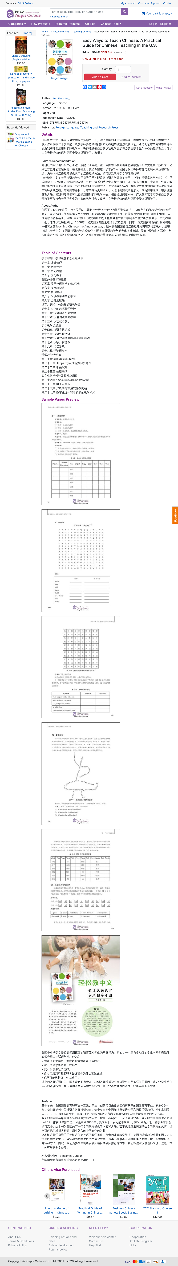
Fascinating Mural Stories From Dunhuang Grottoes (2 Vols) (21, 111)
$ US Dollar (24, 3)
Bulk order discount (61, 1245)
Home (45, 31)
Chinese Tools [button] (110, 23)
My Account (128, 3)
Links (133, 1245)
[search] (124, 11)
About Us (14, 1237)
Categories (16, 23)
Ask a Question (144, 87)
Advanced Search (59, 16)
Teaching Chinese (81, 31)
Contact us (96, 1241)
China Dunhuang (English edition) (21, 57)
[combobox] (85, 11)
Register (165, 23)
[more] (27, 33)
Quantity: (106, 69)
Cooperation (138, 1237)
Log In (153, 23)
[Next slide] (167, 1196)
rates (52, 1241)
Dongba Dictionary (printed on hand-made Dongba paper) (21, 77)
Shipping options (60, 1237)
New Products (40, 23)
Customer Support (149, 3)
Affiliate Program (141, 1241)
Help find (95, 1245)
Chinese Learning (60, 31)
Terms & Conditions (21, 1241)
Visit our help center (102, 1237)
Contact (167, 3)
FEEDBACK (175, 515)
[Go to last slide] (47, 1196)
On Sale (90, 23)
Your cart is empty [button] (157, 13)
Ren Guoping (60, 98)
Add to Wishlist (131, 77)
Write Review (163, 87)
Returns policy (58, 1249)
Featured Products (67, 23)
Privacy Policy (17, 1245)
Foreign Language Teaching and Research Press (87, 127)
